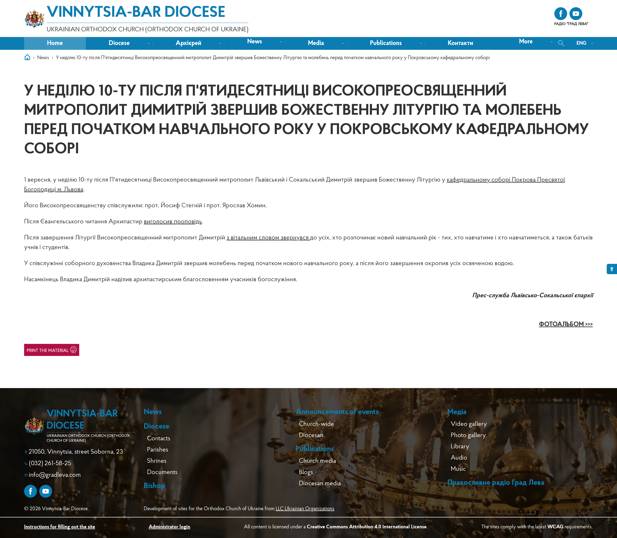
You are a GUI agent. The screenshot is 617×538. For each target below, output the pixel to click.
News (43, 57)
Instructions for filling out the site (59, 527)
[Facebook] (30, 491)
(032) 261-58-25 (50, 463)
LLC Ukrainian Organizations (305, 508)
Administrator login (169, 527)
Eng (581, 43)
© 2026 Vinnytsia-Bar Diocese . (57, 508)
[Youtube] (45, 491)
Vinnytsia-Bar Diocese (136, 13)
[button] (254, 42)
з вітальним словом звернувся (268, 238)
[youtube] (575, 13)
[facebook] (560, 13)
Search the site (562, 43)
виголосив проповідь (173, 222)
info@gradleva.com (55, 475)
